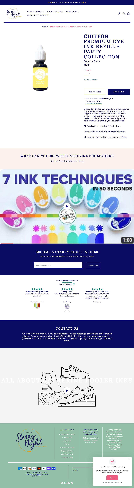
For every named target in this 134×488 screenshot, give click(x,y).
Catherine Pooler (92, 61)
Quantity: (88, 70)
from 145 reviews (65, 284)
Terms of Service (67, 447)
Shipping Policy (67, 451)
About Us (67, 441)
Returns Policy (67, 454)
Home (44, 26)
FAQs (65, 338)
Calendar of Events (67, 434)
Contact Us (67, 437)
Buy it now (118, 92)
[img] (67, 282)
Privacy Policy (67, 457)
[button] (124, 13)
